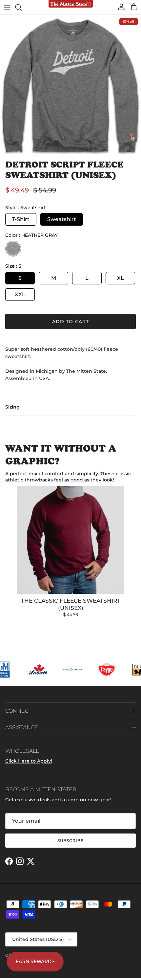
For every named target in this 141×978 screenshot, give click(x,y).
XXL (20, 294)
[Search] (21, 7)
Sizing (12, 407)
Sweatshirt (61, 219)
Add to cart (70, 321)
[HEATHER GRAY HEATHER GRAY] (13, 248)
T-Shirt (21, 219)
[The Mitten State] (71, 4)
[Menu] (7, 7)
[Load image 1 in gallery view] (70, 85)
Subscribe (70, 840)
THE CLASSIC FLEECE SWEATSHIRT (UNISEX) (70, 604)
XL (120, 278)
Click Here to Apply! (28, 761)
